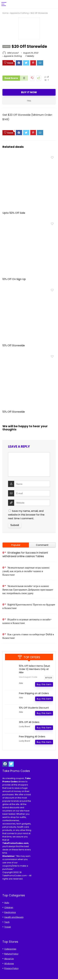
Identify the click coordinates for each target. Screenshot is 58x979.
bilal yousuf (12, 52)
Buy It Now (29, 92)
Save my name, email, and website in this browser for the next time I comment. (26, 514)
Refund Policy (11, 953)
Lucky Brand (24, 726)
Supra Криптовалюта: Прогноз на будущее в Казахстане (28, 606)
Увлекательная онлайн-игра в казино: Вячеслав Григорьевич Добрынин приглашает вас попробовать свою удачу (27, 589)
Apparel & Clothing (19, 13)
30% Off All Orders (29, 722)
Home (5, 13)
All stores (9, 963)
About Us (9, 958)
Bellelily (30, 56)
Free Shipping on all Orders (34, 693)
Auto (6, 902)
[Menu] (4, 4)
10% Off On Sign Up (14, 279)
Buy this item (44, 684)
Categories (10, 948)
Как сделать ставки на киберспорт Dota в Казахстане (28, 636)
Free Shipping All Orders (32, 736)
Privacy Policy (11, 968)
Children (8, 907)
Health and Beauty (14, 917)
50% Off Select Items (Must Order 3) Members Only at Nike (34, 669)
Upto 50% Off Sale (13, 213)
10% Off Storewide (13, 345)
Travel (7, 926)
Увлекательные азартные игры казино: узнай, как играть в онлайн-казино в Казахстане (26, 571)
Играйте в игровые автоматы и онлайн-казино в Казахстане (27, 621)
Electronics (10, 912)
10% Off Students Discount (34, 707)
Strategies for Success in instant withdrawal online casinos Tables (25, 554)
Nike (21, 683)
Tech (7, 922)
